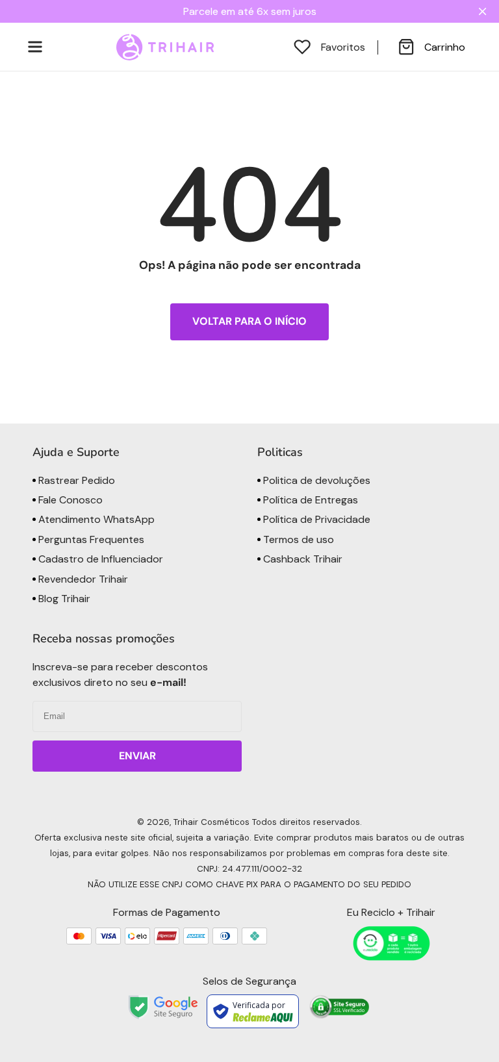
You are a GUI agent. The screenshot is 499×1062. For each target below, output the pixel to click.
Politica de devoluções (315, 480)
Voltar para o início (249, 321)
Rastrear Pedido (75, 480)
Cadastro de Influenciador (99, 559)
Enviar (137, 756)
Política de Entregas (309, 500)
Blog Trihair (63, 598)
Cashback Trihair (301, 559)
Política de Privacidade (315, 519)
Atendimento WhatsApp (95, 519)
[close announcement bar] (485, 11)
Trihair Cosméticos (211, 822)
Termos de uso (297, 539)
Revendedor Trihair (82, 579)
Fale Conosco (69, 500)
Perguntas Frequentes (90, 539)
